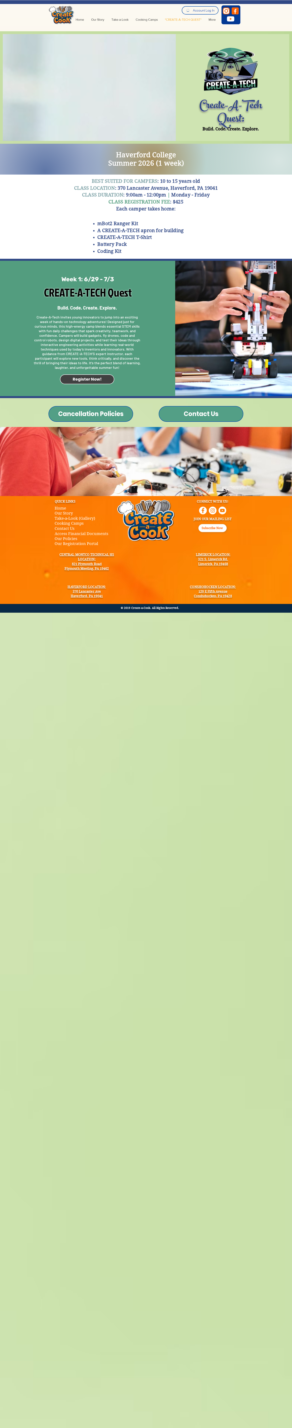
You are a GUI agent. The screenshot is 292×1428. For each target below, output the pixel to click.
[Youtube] (222, 510)
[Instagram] (226, 11)
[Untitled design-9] (231, 19)
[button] (212, 528)
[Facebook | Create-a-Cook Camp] (203, 510)
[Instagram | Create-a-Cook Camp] (213, 510)
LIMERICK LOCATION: (213, 555)
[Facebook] (235, 11)
